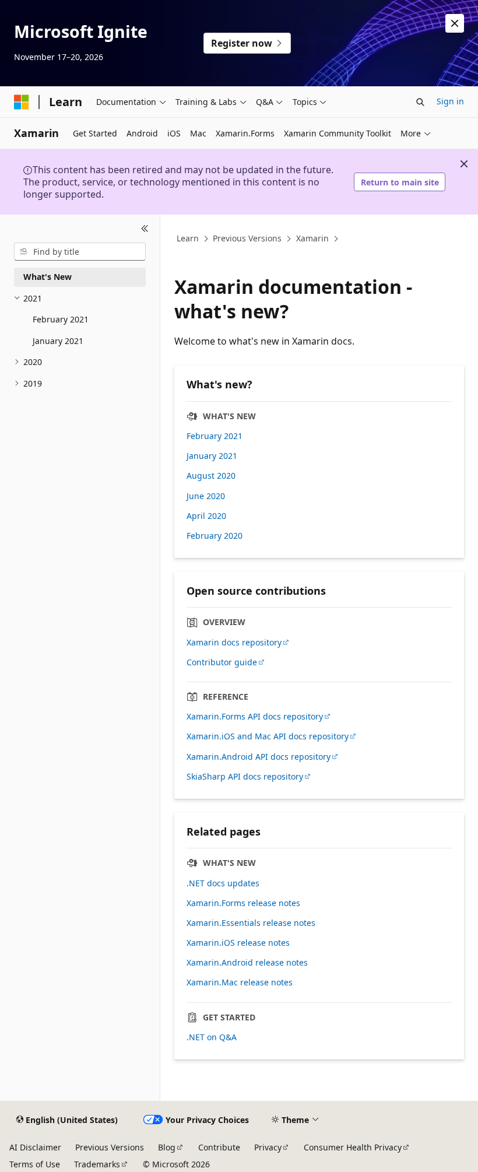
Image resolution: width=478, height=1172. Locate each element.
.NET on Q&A (212, 1037)
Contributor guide (222, 662)
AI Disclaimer (35, 1147)
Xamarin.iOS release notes (238, 943)
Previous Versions (247, 238)
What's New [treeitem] (47, 276)
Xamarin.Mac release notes (240, 982)
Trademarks (97, 1164)
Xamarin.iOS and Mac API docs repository (268, 736)
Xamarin (312, 238)
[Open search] (420, 102)
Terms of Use (34, 1164)
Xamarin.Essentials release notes (251, 923)
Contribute (219, 1147)
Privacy (268, 1147)
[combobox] (80, 252)
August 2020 (211, 476)
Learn (188, 238)
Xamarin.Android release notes (247, 962)
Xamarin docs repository (234, 642)
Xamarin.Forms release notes (243, 903)
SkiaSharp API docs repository (245, 776)
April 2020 (206, 516)
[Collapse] (145, 228)
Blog (166, 1147)
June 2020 (206, 496)
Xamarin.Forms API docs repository (255, 716)
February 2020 (214, 536)
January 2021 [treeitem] (58, 340)
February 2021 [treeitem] (61, 319)
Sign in (450, 101)
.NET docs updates (223, 883)
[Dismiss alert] (454, 23)
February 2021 (214, 436)
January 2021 (212, 456)
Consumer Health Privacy (353, 1147)
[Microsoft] (21, 102)
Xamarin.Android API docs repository (259, 757)
